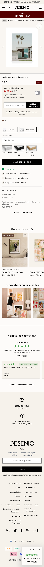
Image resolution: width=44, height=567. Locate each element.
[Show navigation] (3, 7)
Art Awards (16, 516)
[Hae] (9, 7)
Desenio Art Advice (31, 483)
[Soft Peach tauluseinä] (16, 303)
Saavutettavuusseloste (11, 505)
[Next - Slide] (41, 47)
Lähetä (22, 469)
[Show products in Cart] (40, 7)
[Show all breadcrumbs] (4, 20)
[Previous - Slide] (3, 47)
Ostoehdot (28, 496)
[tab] (5, 72)
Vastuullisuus (15, 501)
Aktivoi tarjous (33, 105)
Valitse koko (7, 135)
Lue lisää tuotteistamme (22, 212)
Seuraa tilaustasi (31, 492)
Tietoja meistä (15, 483)
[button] (32, 556)
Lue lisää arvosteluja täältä (22, 384)
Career (18, 496)
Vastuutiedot (15, 492)
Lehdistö (17, 488)
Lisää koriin (22, 162)
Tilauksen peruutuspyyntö (30, 510)
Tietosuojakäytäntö (16, 112)
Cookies (27, 501)
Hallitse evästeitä (31, 515)
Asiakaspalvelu (30, 488)
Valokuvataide (16, 21)
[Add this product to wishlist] (39, 26)
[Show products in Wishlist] (35, 7)
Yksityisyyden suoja (31, 505)
